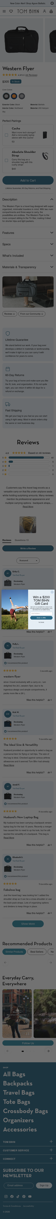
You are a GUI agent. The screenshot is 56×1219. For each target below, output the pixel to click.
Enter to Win (41, 618)
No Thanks (41, 622)
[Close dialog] (52, 592)
